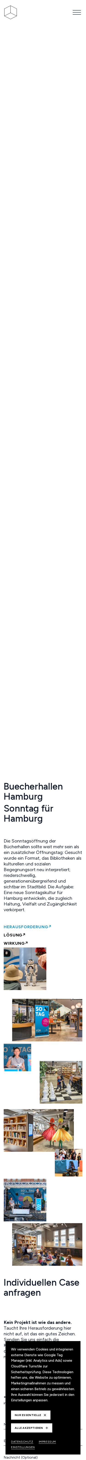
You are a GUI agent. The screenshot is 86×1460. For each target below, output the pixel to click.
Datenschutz (22, 1441)
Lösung (13, 935)
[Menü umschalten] (76, 12)
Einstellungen (23, 1447)
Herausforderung (26, 926)
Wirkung (14, 943)
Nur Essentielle (28, 1415)
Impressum (47, 1441)
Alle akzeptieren (29, 1428)
